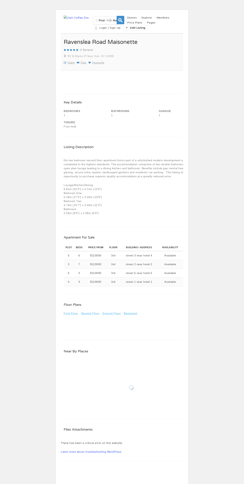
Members (163, 17)
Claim (71, 62)
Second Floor (90, 313)
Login (103, 27)
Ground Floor (111, 313)
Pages (151, 22)
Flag (83, 62)
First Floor (71, 313)
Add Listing (137, 27)
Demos (132, 17)
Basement (130, 313)
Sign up (115, 27)
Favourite (98, 62)
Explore (146, 17)
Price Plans (134, 22)
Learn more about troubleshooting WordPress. (91, 451)
